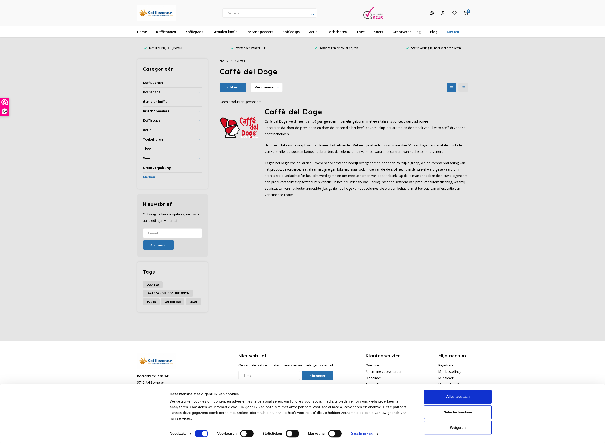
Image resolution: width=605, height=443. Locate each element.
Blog (433, 32)
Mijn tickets (446, 378)
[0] (466, 13)
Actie (313, 32)
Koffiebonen (166, 32)
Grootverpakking (407, 32)
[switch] (247, 433)
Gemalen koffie (224, 32)
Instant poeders (260, 32)
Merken (453, 32)
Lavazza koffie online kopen (168, 293)
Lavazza (153, 284)
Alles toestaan (458, 397)
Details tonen (361, 434)
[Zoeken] (312, 13)
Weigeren (458, 428)
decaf (193, 301)
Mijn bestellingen (450, 371)
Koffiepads (194, 32)
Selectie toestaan (458, 412)
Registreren (446, 365)
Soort (378, 32)
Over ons (373, 365)
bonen (151, 301)
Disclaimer (373, 378)
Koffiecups (291, 32)
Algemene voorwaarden (384, 371)
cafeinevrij (172, 301)
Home (142, 32)
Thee (360, 32)
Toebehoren (337, 32)
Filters (234, 87)
